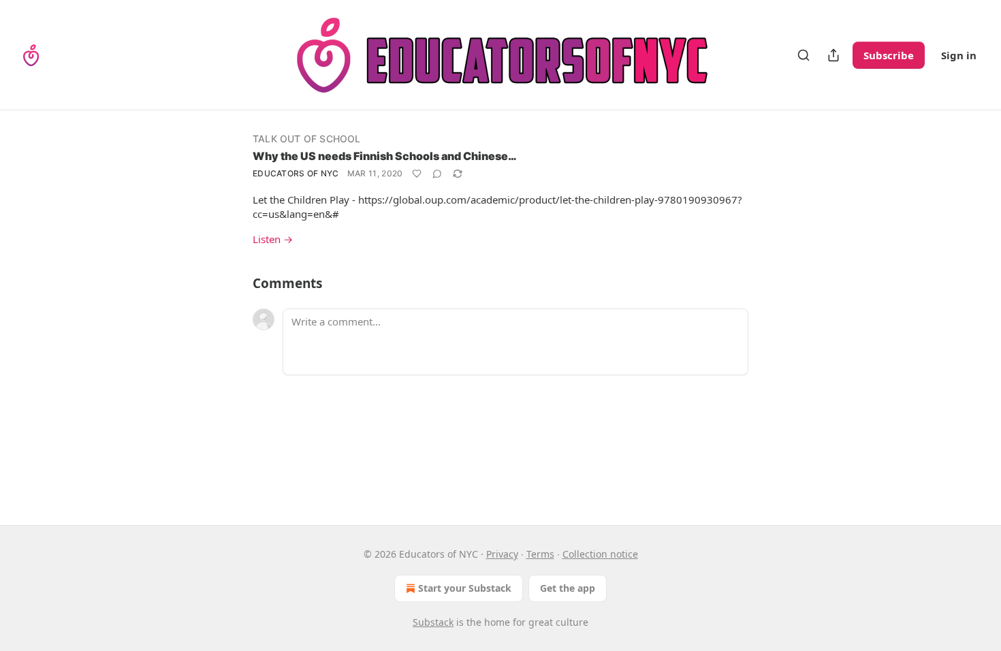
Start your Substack (464, 588)
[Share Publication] (833, 55)
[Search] (803, 55)
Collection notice (600, 553)
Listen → (273, 239)
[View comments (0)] (437, 173)
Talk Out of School (307, 138)
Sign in (958, 55)
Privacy (502, 553)
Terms (540, 553)
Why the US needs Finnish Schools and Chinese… (385, 156)
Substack (433, 622)
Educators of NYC (296, 173)
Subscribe (888, 55)
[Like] (417, 173)
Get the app (567, 588)
